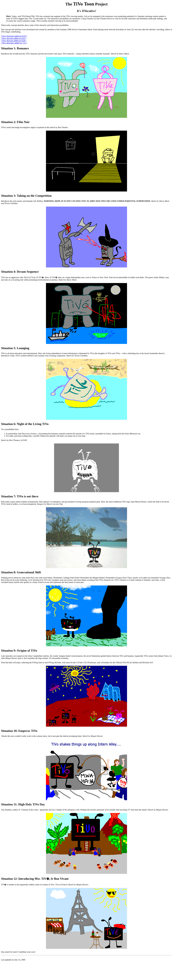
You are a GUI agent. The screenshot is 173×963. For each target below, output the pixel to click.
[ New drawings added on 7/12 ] (14, 43)
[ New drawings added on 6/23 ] (14, 36)
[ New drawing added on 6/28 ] (13, 41)
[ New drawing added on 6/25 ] (13, 38)
